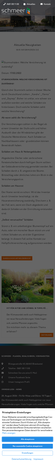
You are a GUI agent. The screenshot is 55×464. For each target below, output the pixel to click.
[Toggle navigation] (49, 11)
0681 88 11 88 (12, 4)
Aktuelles (30, 4)
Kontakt (47, 4)
